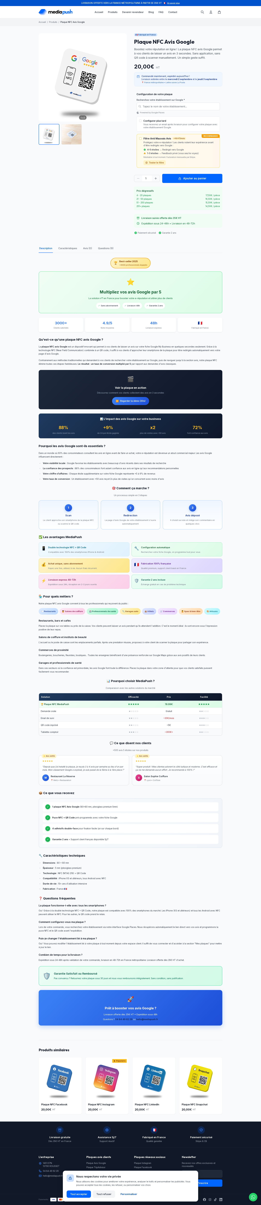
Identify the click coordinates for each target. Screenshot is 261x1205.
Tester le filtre (156, 162)
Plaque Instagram (142, 1163)
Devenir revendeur (133, 12)
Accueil (99, 12)
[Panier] (219, 12)
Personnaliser (129, 1193)
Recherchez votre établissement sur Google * (161, 100)
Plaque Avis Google (96, 1163)
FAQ (161, 12)
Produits (112, 12)
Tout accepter (78, 1193)
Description (45, 248)
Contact (172, 12)
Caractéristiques (67, 248)
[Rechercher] (202, 12)
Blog (151, 12)
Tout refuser (103, 1193)
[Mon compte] (211, 12)
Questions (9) (105, 248)
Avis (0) (87, 248)
